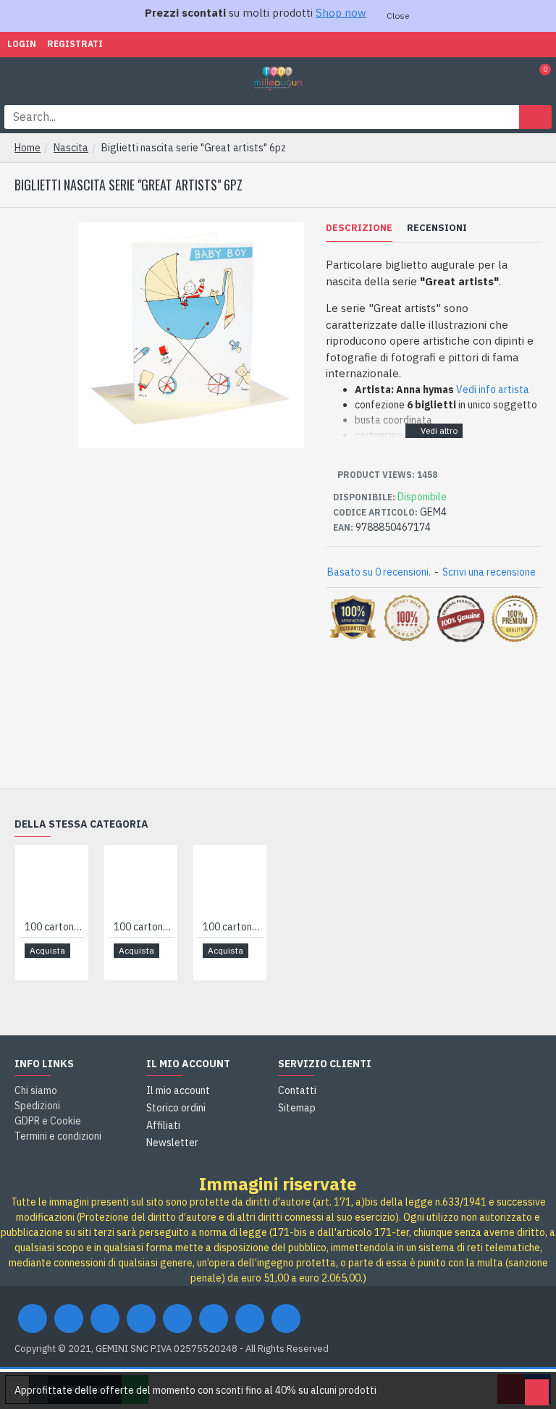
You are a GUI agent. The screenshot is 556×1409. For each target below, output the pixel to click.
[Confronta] (51, 965)
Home (27, 147)
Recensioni (437, 228)
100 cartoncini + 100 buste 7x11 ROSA (144, 926)
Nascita (71, 147)
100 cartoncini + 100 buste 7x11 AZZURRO (55, 926)
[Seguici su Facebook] (32, 1318)
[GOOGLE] (104, 1318)
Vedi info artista (492, 389)
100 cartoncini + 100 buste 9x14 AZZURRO (233, 926)
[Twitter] (68, 1318)
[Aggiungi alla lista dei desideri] (34, 965)
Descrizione (359, 228)
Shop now (341, 13)
